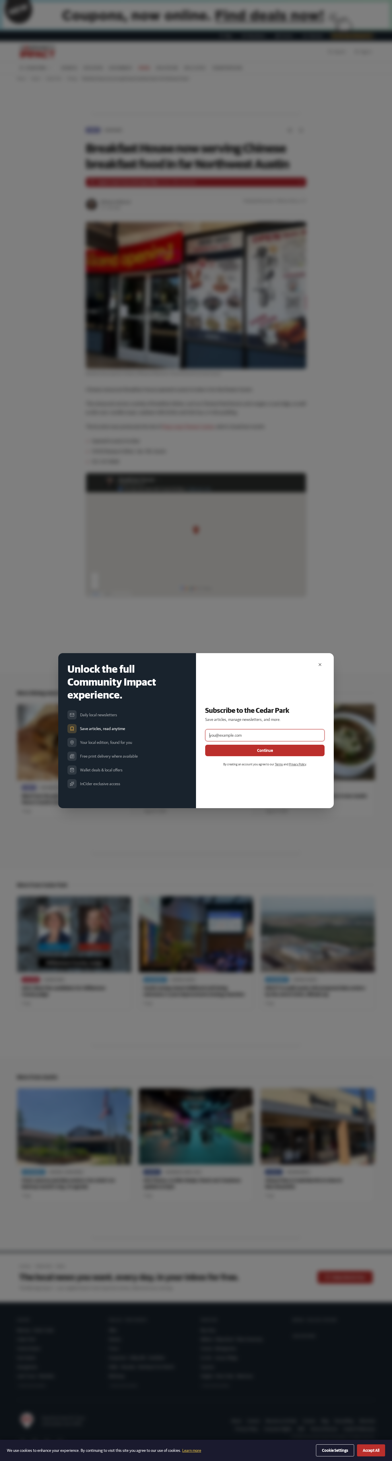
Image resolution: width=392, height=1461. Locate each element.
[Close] (320, 664)
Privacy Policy (297, 764)
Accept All (371, 1450)
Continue (265, 750)
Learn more (191, 1450)
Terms (279, 764)
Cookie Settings (335, 1450)
